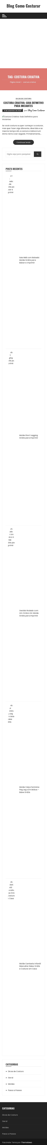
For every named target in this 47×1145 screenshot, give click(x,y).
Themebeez (26, 1142)
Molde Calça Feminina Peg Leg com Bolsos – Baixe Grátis (29, 790)
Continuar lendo (23, 142)
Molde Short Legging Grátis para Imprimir (28, 436)
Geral (10, 1077)
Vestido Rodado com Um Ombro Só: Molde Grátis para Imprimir (29, 613)
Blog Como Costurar (23, 6)
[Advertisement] (23, 43)
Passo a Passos (15, 1090)
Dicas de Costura (23, 98)
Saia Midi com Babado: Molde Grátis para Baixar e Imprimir (29, 260)
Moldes (11, 1084)
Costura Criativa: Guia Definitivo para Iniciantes (23, 104)
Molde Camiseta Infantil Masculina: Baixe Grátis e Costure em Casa (30, 966)
